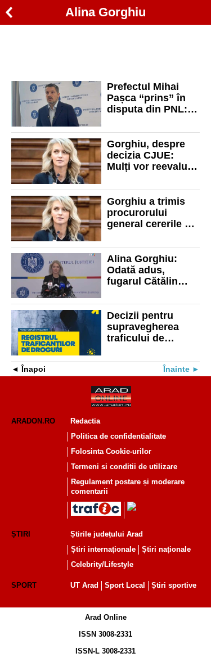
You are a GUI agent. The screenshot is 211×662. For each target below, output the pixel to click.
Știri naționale (166, 549)
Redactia (85, 421)
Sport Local (125, 585)
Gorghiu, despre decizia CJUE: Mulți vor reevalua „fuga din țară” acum (150, 155)
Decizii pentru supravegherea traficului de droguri (143, 327)
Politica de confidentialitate (118, 436)
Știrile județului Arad (106, 534)
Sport (24, 585)
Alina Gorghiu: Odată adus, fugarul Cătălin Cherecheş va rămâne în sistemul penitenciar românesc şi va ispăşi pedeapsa (153, 270)
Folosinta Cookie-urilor (111, 451)
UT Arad (84, 585)
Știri (20, 534)
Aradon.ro (33, 421)
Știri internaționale (103, 549)
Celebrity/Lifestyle (102, 564)
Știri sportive (173, 585)
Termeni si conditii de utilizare (124, 466)
